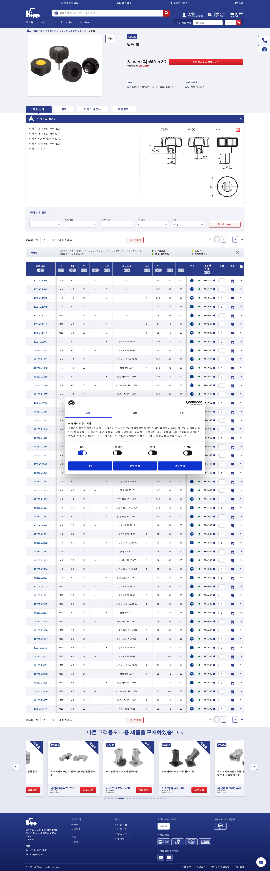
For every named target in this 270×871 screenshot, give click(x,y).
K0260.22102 (40, 604)
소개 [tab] (182, 413)
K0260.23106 (40, 691)
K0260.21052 (40, 359)
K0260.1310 (40, 324)
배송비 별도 (144, 66)
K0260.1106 (40, 289)
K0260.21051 (40, 350)
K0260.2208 (40, 525)
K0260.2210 (40, 586)
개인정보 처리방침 (220, 867)
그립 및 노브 (50, 31)
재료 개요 (122, 829)
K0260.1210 (40, 315)
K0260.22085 (40, 560)
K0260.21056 (40, 385)
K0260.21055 (40, 376)
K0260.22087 (40, 578)
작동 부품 (38, 31)
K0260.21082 (40, 481)
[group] (51, 768)
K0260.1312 (40, 333)
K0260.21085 (40, 499)
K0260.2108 (40, 464)
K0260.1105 (40, 280)
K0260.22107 (40, 639)
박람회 (77, 829)
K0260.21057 (40, 394)
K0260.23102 (40, 665)
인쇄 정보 (186, 867)
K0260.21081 (40, 473)
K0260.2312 (40, 709)
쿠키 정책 (240, 867)
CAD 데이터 (123, 834)
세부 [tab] (135, 413)
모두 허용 (180, 466)
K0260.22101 (40, 595)
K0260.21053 (40, 368)
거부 (90, 466)
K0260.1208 (40, 307)
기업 (55, 22)
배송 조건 (122, 824)
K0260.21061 (40, 411)
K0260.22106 (40, 630)
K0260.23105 (40, 682)
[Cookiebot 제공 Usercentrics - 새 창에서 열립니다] (188, 402)
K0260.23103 (40, 674)
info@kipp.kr (36, 854)
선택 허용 (135, 466)
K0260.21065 (40, 438)
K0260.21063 (40, 429)
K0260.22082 (40, 543)
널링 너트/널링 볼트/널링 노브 (72, 31)
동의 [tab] (88, 413)
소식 (76, 824)
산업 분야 (85, 22)
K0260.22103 (40, 613)
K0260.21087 (40, 516)
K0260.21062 (40, 420)
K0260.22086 (40, 569)
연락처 (120, 838)
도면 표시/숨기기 (46, 118)
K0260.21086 (40, 508)
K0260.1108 (40, 298)
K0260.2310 (40, 647)
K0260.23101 (40, 656)
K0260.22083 (40, 551)
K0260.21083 (40, 490)
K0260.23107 (40, 700)
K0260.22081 (40, 534)
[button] (105, 798)
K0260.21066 (40, 446)
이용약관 (200, 867)
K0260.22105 (40, 621)
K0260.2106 (40, 403)
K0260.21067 (40, 455)
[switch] (117, 452)
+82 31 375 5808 (38, 850)
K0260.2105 (40, 342)
